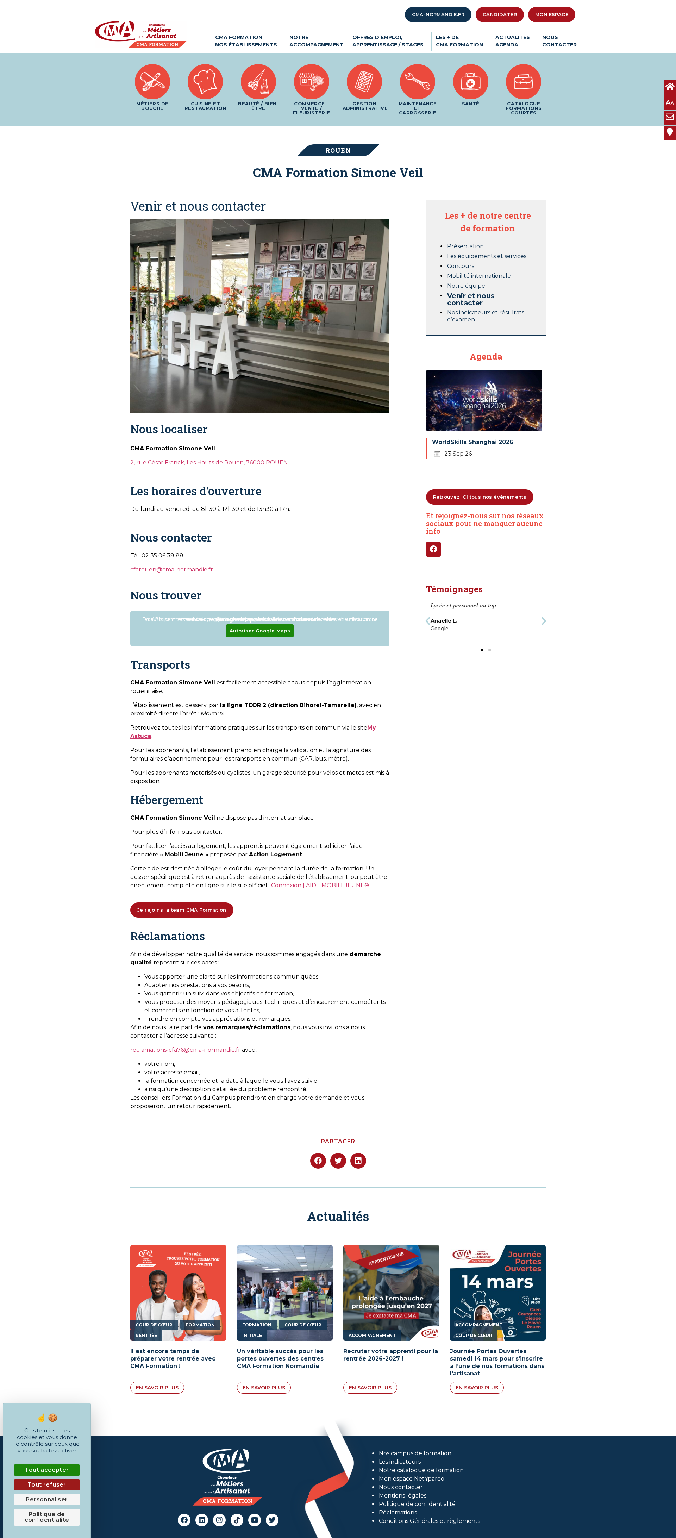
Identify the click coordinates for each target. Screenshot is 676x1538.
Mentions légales (402, 1495)
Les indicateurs (400, 1461)
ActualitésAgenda (512, 41)
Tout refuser (46, 1484)
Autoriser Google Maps (260, 630)
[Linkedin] (201, 1520)
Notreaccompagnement (316, 41)
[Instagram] (219, 1520)
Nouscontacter (559, 41)
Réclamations (398, 1512)
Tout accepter (47, 1470)
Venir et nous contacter (470, 299)
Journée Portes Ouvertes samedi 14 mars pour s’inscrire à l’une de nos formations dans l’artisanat (497, 1362)
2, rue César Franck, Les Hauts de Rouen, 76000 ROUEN (209, 462)
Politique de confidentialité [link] (47, 1517)
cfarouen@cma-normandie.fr (171, 569)
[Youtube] (254, 1520)
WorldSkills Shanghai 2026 (472, 442)
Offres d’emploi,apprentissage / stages (388, 41)
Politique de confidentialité (417, 1504)
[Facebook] (433, 549)
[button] (428, 621)
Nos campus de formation (415, 1453)
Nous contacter (401, 1487)
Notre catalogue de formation (421, 1470)
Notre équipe (466, 285)
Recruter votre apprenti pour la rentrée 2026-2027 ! (390, 1355)
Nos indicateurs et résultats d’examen (485, 316)
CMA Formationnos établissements (246, 41)
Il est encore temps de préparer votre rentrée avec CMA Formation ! (172, 1358)
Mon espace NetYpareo (411, 1478)
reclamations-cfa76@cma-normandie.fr (185, 1049)
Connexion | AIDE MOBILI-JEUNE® (320, 885)
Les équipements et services (486, 256)
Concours (460, 266)
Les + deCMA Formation (459, 41)
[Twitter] (272, 1520)
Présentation (465, 246)
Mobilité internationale (479, 276)
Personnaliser (47, 1499)
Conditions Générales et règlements (429, 1521)
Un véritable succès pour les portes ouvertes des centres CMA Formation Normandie (280, 1358)
